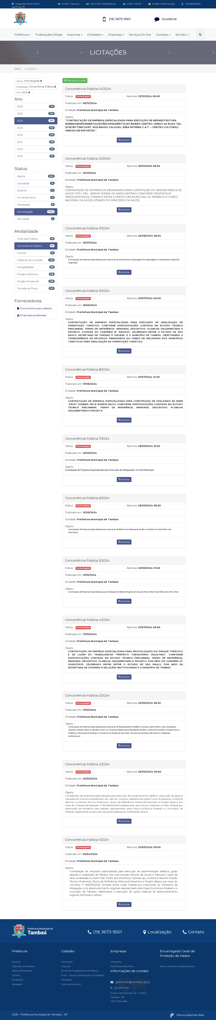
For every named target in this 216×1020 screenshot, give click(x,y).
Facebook (17, 979)
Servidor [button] (181, 34)
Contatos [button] (162, 34)
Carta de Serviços (71, 984)
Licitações (116, 961)
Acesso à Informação (163, 3)
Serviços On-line (140, 34)
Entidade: (70, 110)
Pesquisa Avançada (76, 80)
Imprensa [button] (74, 34)
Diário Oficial (134, 3)
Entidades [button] (94, 34)
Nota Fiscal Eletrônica (122, 966)
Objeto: (69, 117)
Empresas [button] (115, 34)
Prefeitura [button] (21, 34)
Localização (158, 931)
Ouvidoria (66, 979)
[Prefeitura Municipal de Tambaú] (42, 18)
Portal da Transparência (103, 3)
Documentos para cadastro (35, 308)
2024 (22, 92)
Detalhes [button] (125, 140)
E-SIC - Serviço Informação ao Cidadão (82, 975)
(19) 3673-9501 (107, 931)
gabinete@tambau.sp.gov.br (136, 982)
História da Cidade (22, 970)
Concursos (67, 961)
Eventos (16, 961)
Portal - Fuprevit (70, 3)
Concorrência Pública (35, 86)
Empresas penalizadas (32, 315)
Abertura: (132, 96)
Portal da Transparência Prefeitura (80, 970)
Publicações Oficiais (49, 34)
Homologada (28, 80)
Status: (69, 96)
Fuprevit (65, 966)
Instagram (17, 984)
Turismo (16, 975)
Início (17, 68)
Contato (195, 931)
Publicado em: (73, 103)
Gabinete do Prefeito (23, 966)
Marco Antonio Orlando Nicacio (177, 966)
